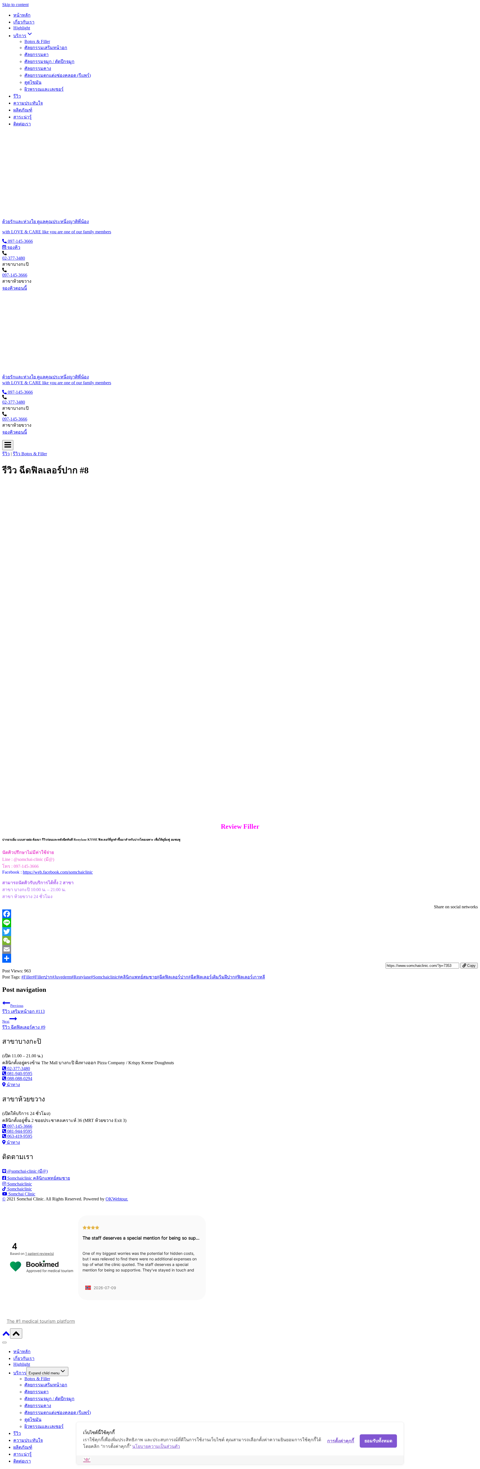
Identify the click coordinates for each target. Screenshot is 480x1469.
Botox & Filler (37, 41)
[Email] (240, 949)
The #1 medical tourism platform (41, 1321)
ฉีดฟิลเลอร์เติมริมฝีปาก (211, 977)
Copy (471, 966)
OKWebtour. (117, 1199)
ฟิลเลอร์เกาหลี (250, 977)
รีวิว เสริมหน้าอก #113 (23, 1008)
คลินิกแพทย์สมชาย (137, 977)
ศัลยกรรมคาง (37, 68)
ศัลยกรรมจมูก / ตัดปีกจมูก (49, 61)
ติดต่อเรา (22, 124)
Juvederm (61, 977)
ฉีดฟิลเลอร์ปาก (172, 977)
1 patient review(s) (39, 1253)
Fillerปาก (42, 977)
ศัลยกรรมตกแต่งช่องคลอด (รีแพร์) (57, 75)
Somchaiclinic (104, 977)
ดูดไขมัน (32, 82)
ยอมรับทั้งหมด (378, 1440)
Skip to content (15, 4)
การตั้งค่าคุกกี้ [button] (340, 1440)
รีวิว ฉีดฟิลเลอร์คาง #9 (23, 1024)
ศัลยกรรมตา (36, 54)
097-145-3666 (14, 275)
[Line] (240, 922)
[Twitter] (240, 931)
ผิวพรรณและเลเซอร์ (44, 89)
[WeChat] (240, 940)
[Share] (240, 958)
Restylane (81, 977)
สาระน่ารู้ (22, 117)
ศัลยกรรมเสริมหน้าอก (45, 47)
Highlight (21, 28)
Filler (27, 977)
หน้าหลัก (22, 15)
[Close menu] (4, 1342)
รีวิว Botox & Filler (30, 453)
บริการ (19, 1373)
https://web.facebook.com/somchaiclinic (58, 872)
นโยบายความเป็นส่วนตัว (156, 1446)
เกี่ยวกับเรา (23, 22)
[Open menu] (7, 445)
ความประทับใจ (28, 103)
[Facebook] (240, 913)
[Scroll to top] (6, 1335)
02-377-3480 (13, 258)
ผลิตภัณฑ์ (22, 110)
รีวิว (17, 96)
